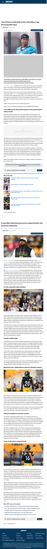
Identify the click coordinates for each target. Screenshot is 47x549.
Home (5, 212)
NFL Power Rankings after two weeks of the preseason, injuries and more (21, 506)
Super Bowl (37, 141)
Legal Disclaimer (39, 538)
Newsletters (30, 535)
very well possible (9, 260)
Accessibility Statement (8, 540)
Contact (18, 533)
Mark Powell (6, 230)
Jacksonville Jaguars (9, 85)
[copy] (11, 30)
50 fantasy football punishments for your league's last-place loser (20, 510)
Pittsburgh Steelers (11, 523)
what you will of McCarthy (12, 270)
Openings (29, 533)
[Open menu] (3, 2)
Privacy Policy (5, 538)
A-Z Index (4, 535)
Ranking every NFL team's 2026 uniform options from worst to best (20, 514)
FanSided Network (40, 533)
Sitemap (18, 535)
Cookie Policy (30, 538)
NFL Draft (15, 93)
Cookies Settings (20, 540)
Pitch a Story (38, 535)
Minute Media (7, 543)
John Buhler (5, 27)
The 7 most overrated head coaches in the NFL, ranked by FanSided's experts (22, 508)
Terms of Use (19, 538)
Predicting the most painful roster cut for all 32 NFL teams (18, 512)
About (3, 533)
